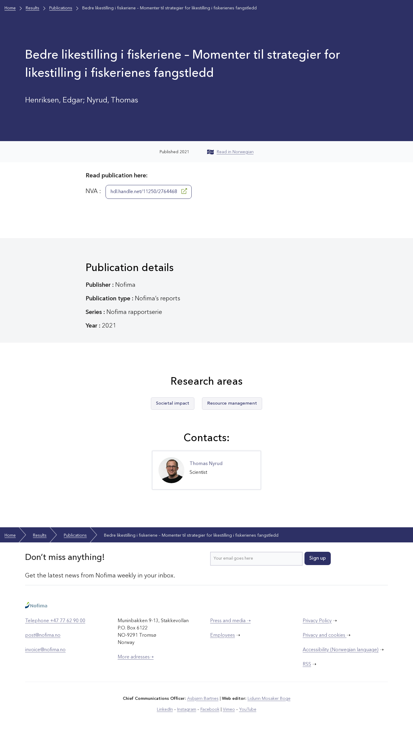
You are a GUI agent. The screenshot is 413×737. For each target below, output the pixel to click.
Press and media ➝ (230, 621)
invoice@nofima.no (45, 650)
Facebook (210, 709)
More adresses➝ (136, 657)
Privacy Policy (317, 621)
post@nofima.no (42, 635)
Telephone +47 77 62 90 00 (55, 621)
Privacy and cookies (324, 635)
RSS (307, 664)
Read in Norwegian (235, 152)
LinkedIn (165, 709)
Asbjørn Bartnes (203, 699)
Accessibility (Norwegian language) (341, 650)
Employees (222, 635)
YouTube (247, 709)
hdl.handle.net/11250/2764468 (144, 191)
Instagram (186, 709)
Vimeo (229, 709)
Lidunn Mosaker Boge (269, 699)
